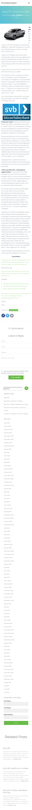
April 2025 (7, 462)
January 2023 (8, 548)
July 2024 (6, 492)
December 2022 (9, 551)
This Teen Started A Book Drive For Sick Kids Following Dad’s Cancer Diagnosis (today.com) (15, 274)
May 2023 (7, 534)
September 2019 (9, 679)
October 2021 (8, 597)
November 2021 (8, 594)
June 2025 (7, 456)
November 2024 (9, 479)
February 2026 (8, 429)
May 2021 (6, 613)
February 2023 (8, 544)
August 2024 (7, 488)
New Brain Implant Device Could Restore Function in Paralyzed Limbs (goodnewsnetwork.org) (15, 296)
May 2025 (6, 459)
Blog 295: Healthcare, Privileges (13, 401)
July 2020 (6, 646)
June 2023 (7, 531)
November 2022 (9, 554)
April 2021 (6, 617)
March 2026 (7, 426)
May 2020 (7, 653)
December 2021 (8, 590)
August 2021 (7, 603)
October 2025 (8, 442)
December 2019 (8, 669)
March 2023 (7, 541)
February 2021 (8, 623)
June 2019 (7, 689)
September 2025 (9, 446)
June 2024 (7, 495)
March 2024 (7, 505)
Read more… (18, 759)
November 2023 (9, 518)
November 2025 (9, 439)
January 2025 (8, 472)
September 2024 (9, 485)
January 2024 (8, 511)
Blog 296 (6, 397)
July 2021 (6, 607)
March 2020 (7, 659)
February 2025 (8, 469)
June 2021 (7, 610)
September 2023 (9, 524)
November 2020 (9, 633)
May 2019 (6, 692)
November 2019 (8, 672)
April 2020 (7, 656)
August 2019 (7, 682)
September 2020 (9, 640)
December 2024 (9, 475)
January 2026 (8, 433)
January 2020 (8, 666)
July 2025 (6, 452)
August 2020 (8, 643)
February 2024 (8, 508)
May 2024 (7, 498)
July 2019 (6, 686)
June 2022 (7, 571)
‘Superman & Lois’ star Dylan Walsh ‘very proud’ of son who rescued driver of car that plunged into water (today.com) (15, 262)
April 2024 (7, 502)
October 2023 (8, 521)
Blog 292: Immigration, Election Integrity (16, 413)
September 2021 (9, 600)
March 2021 (7, 620)
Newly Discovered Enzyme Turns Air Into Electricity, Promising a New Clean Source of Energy (16, 286)
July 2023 (6, 528)
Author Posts (13, 310)
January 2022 (8, 587)
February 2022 (8, 584)
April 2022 (7, 577)
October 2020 (8, 636)
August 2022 (7, 564)
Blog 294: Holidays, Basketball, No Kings (16, 404)
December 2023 (9, 515)
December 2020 (9, 630)
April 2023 (7, 538)
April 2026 (7, 423)
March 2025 (7, 465)
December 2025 (9, 436)
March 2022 (7, 580)
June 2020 (7, 649)
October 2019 (8, 676)
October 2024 (8, 482)
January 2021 (7, 626)
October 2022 (8, 557)
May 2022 (7, 574)
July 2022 (6, 567)
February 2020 (8, 663)
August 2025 (7, 449)
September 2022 (9, 561)
